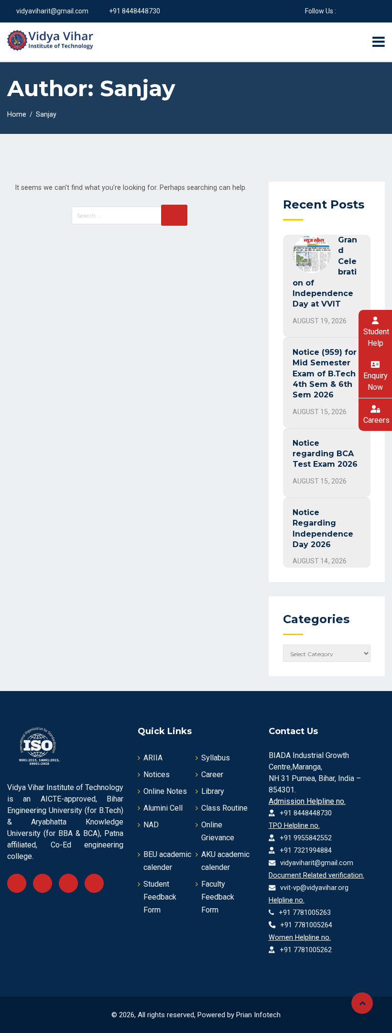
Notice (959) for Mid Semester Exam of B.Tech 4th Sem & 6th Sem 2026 (325, 374)
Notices (156, 774)
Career (212, 774)
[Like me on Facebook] (343, 11)
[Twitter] (42, 883)
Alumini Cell (163, 808)
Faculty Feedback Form (217, 896)
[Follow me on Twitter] (355, 11)
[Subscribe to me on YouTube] (367, 11)
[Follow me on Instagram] (378, 11)
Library (212, 791)
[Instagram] (94, 883)
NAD (151, 824)
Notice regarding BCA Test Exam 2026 (325, 454)
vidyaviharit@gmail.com (52, 11)
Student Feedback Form (159, 896)
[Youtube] (68, 883)
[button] (375, 332)
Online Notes (165, 791)
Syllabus (215, 757)
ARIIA (153, 757)
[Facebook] (16, 883)
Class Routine (224, 808)
